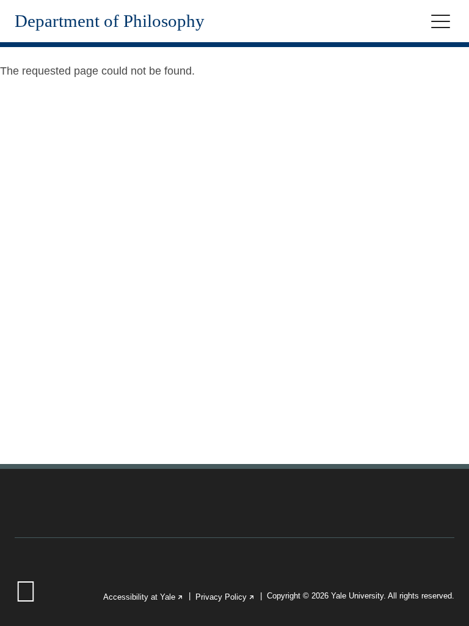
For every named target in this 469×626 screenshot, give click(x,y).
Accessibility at (143, 597)
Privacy (225, 597)
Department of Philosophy (110, 21)
